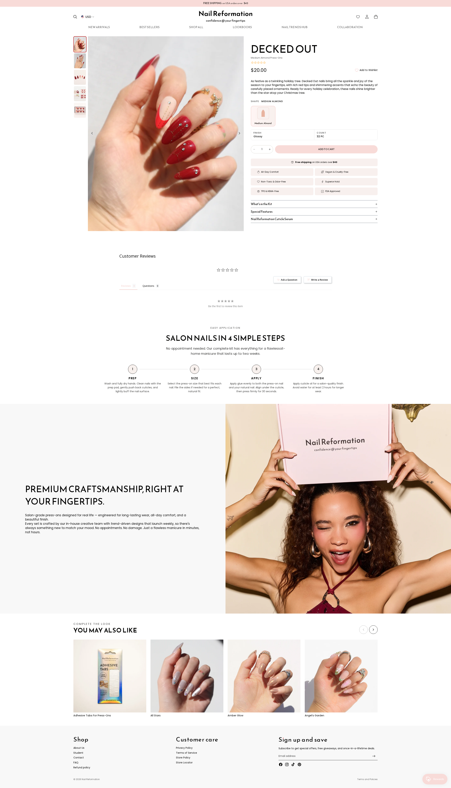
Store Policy (183, 757)
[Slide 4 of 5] (80, 93)
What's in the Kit (261, 204)
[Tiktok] (293, 764)
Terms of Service (186, 753)
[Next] (373, 629)
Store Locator (184, 762)
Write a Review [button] (319, 279)
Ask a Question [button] (289, 279)
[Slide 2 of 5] (80, 60)
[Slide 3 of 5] (80, 77)
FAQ (75, 762)
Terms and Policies (367, 779)
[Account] (367, 17)
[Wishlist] (358, 16)
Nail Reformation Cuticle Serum (272, 219)
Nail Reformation (91, 779)
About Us (78, 748)
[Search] (75, 17)
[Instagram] (287, 764)
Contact (78, 757)
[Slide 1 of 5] (80, 44)
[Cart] (376, 17)
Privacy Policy (184, 748)
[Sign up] (374, 756)
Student (78, 753)
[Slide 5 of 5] (80, 110)
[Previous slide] (91, 134)
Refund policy (81, 767)
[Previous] (363, 629)
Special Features (262, 211)
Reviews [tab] (126, 285)
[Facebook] (281, 764)
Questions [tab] (148, 285)
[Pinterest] (299, 764)
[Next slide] (240, 134)
